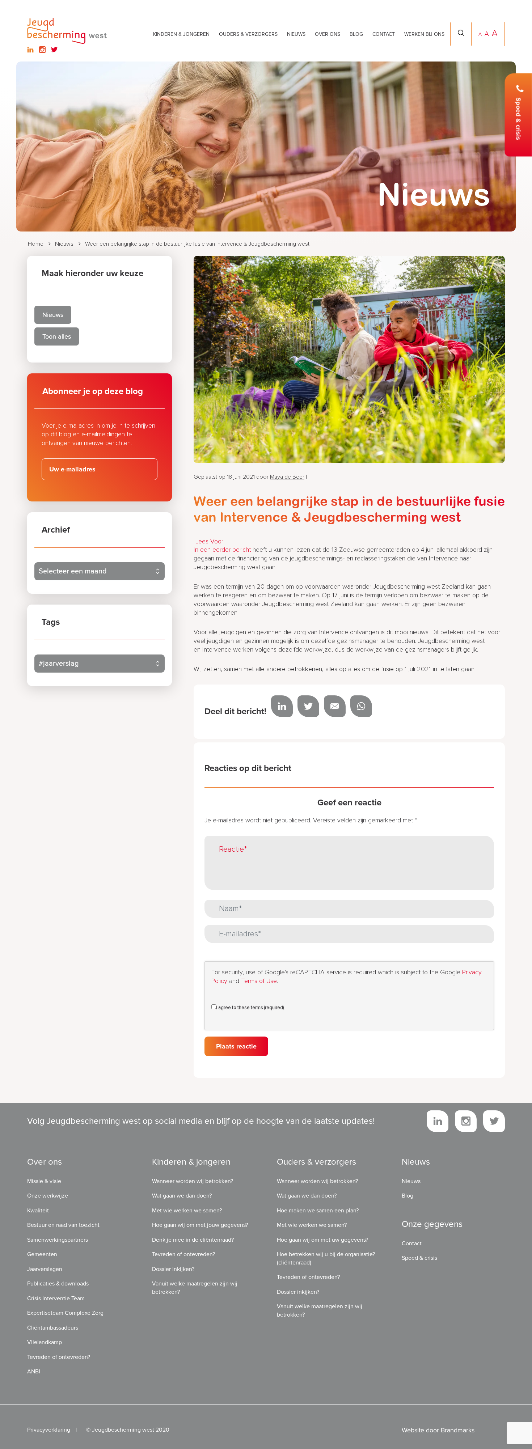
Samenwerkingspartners (57, 1239)
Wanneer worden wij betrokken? (192, 1181)
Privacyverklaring (48, 1429)
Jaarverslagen (44, 1269)
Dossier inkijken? (173, 1269)
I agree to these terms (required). (250, 1007)
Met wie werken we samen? (187, 1210)
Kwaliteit (38, 1210)
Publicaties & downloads (58, 1283)
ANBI (33, 1371)
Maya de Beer (287, 477)
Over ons (327, 34)
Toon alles (56, 336)
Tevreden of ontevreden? (58, 1357)
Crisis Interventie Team (56, 1298)
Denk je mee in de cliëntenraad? (193, 1239)
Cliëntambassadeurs (52, 1327)
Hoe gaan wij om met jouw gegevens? (200, 1225)
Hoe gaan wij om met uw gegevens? (322, 1239)
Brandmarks (457, 1430)
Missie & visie (44, 1181)
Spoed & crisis (519, 119)
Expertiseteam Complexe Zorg (65, 1313)
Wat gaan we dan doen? (182, 1195)
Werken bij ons (424, 34)
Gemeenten (42, 1254)
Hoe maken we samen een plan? (318, 1210)
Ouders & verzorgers (248, 34)
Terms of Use (259, 981)
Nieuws (296, 34)
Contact (383, 34)
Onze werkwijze (47, 1195)
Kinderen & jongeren (181, 34)
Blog (356, 34)
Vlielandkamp (44, 1342)
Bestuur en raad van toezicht (63, 1225)
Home (35, 244)
